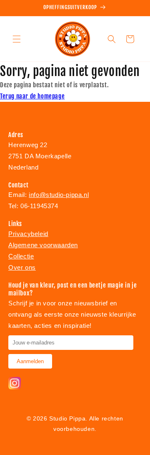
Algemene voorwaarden (43, 244)
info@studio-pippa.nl (59, 194)
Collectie (21, 256)
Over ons (22, 267)
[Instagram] (14, 387)
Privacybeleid (28, 233)
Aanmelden (30, 361)
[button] (17, 39)
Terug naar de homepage (32, 96)
